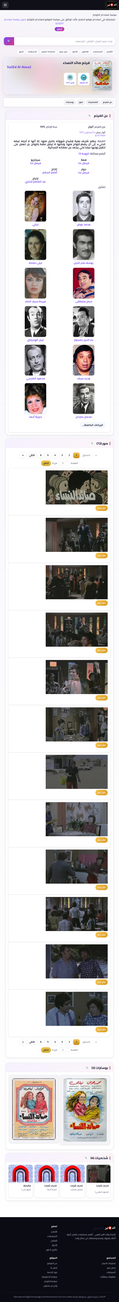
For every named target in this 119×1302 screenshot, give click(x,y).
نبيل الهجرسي (35, 339)
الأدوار (75, 51)
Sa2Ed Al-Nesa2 (19, 67)
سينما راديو (100, 135)
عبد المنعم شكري (35, 181)
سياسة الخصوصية (49, 1277)
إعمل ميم (111, 1268)
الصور (21, 51)
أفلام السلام (49, 172)
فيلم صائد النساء (76, 62)
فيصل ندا (83, 163)
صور (81, 102)
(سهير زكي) (26, 1189)
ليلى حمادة (35, 262)
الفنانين (54, 1241)
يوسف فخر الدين (83, 262)
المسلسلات (98, 51)
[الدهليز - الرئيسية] (112, 5)
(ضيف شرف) (102, 1186)
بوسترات (70, 102)
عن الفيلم (107, 102)
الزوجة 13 (83, 153)
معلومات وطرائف (108, 1277)
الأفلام (110, 51)
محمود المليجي (35, 378)
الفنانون (85, 51)
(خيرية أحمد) (52, 1189)
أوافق (59, 29)
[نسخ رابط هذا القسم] (89, 115)
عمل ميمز (63, 51)
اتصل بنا (54, 1268)
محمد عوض (83, 224)
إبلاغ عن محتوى (50, 1286)
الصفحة (74, 463)
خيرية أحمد (35, 416)
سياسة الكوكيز (50, 1281)
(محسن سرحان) (77, 1189)
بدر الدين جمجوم (83, 339)
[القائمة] (5, 5)
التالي (32, 455)
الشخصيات (93, 102)
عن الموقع (52, 1263)
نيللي (35, 224)
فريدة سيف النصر (35, 301)
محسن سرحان (83, 416)
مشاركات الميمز (48, 51)
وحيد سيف (83, 378)
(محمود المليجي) (102, 1192)
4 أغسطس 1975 (87, 132)
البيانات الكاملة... (92, 425)
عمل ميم (101, 508)
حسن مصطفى (83, 301)
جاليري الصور (51, 1250)
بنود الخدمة (52, 1272)
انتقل (46, 463)
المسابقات (32, 51)
